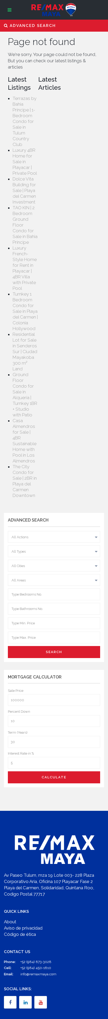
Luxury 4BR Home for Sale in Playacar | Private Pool (25, 162)
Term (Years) (18, 732)
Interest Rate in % (21, 753)
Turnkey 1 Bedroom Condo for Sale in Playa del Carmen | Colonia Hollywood (25, 311)
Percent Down (19, 711)
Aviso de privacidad (23, 928)
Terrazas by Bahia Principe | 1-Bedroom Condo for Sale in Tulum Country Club (24, 121)
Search (54, 652)
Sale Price (15, 690)
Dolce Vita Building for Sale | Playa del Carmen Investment (24, 190)
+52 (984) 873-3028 (35, 962)
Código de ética (20, 934)
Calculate (54, 777)
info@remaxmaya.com (38, 974)
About (10, 921)
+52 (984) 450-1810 (35, 968)
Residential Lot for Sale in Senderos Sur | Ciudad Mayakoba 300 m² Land (25, 351)
